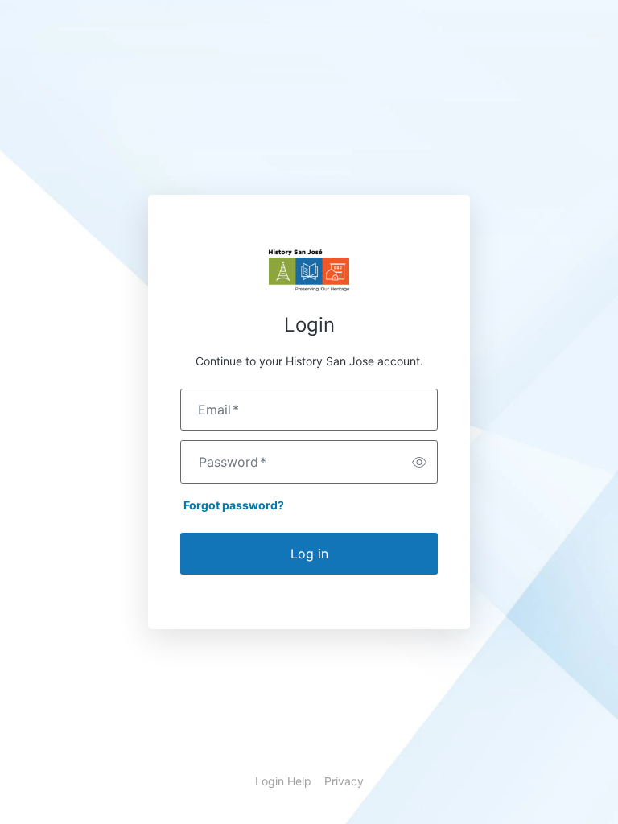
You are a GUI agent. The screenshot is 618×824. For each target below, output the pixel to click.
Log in (309, 554)
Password (232, 462)
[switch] (419, 462)
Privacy (344, 781)
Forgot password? (233, 505)
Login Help (283, 781)
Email (218, 409)
